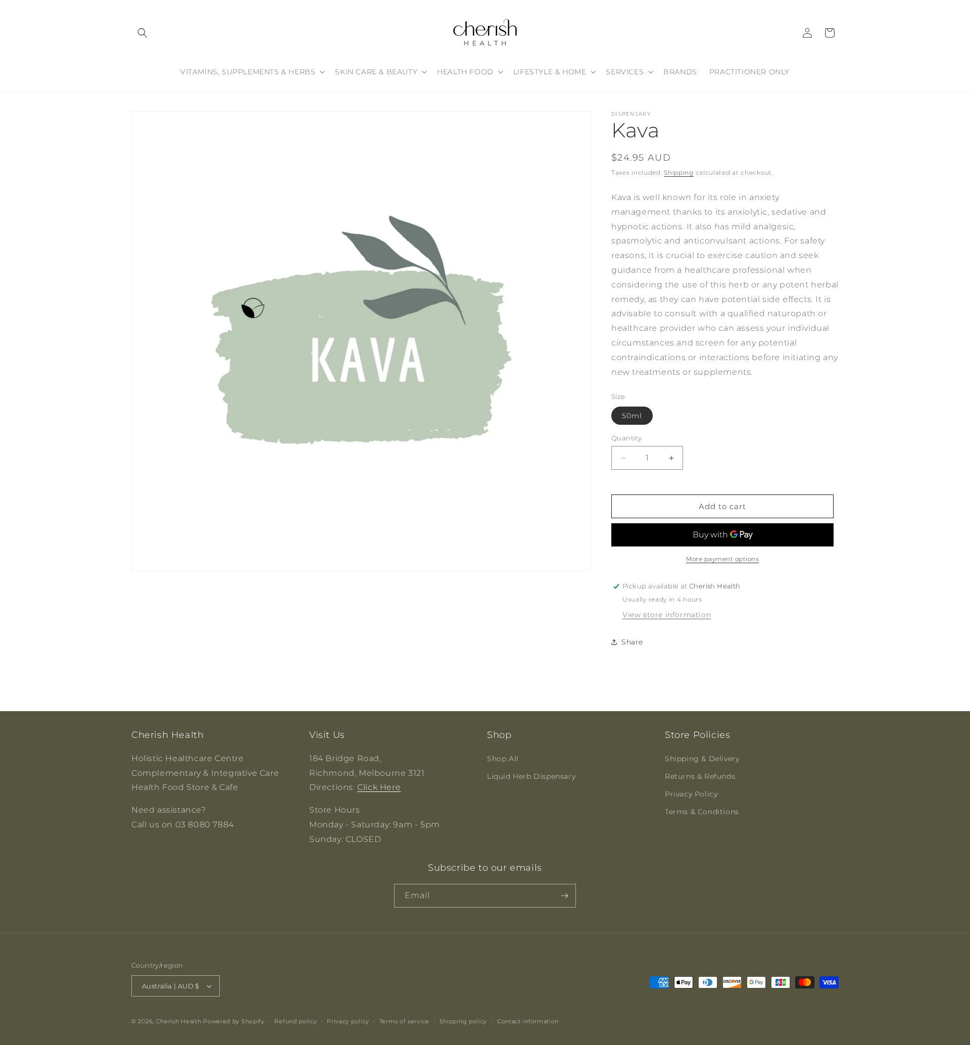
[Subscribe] (564, 896)
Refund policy (295, 1021)
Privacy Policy (691, 794)
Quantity (626, 438)
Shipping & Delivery (702, 758)
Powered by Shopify (234, 1021)
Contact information (528, 1021)
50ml (632, 415)
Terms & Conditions (702, 811)
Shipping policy (464, 1021)
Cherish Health (179, 1021)
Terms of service (404, 1021)
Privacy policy (348, 1021)
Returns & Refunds (700, 776)
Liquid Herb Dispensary (531, 776)
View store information (666, 614)
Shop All (503, 758)
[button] (142, 33)
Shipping (679, 172)
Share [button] (632, 641)
